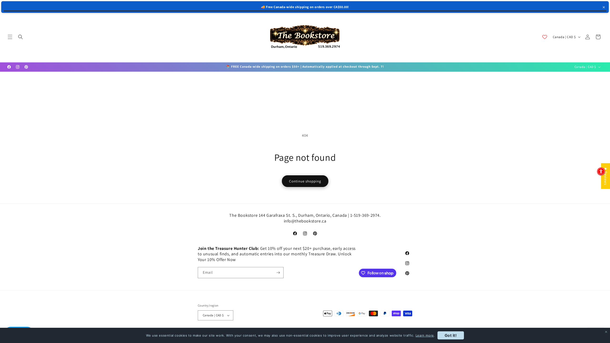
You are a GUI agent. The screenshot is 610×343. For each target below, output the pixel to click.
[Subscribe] (278, 272)
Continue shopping (305, 181)
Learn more (425, 335)
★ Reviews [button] (605, 176)
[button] (10, 37)
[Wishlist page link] (544, 37)
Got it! (451, 335)
